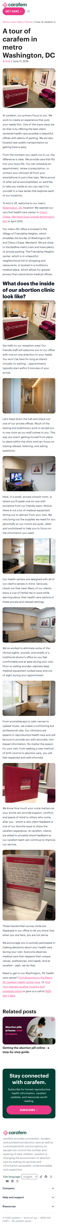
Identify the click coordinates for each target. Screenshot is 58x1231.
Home (6, 21)
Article (28, 21)
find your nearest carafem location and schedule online (26, 987)
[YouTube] (7, 1181)
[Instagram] (17, 1181)
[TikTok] (41, 1177)
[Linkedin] (12, 1181)
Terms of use (30, 1217)
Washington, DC (13, 207)
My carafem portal (21, 1221)
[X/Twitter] (51, 1177)
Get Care (12, 11)
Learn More (17, 21)
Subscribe (27, 1110)
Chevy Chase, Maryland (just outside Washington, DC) (29, 217)
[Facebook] (46, 1177)
